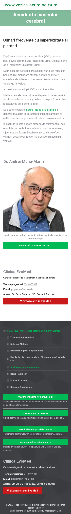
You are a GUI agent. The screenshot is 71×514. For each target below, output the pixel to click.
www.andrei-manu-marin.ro (35, 245)
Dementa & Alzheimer (21, 387)
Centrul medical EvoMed (49, 511)
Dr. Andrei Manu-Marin (23, 161)
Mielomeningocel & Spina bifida (26, 350)
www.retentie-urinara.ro (35, 413)
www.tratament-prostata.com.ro (35, 429)
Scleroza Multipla (19, 344)
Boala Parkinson (18, 374)
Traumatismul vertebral (22, 337)
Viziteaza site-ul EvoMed (35, 301)
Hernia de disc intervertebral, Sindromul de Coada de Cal (37, 359)
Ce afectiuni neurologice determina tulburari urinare (33, 331)
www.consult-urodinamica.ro (35, 442)
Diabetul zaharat (18, 380)
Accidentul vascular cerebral (24, 367)
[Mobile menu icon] (64, 5)
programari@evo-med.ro (22, 289)
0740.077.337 (30, 284)
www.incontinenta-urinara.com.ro (35, 397)
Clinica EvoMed (17, 271)
